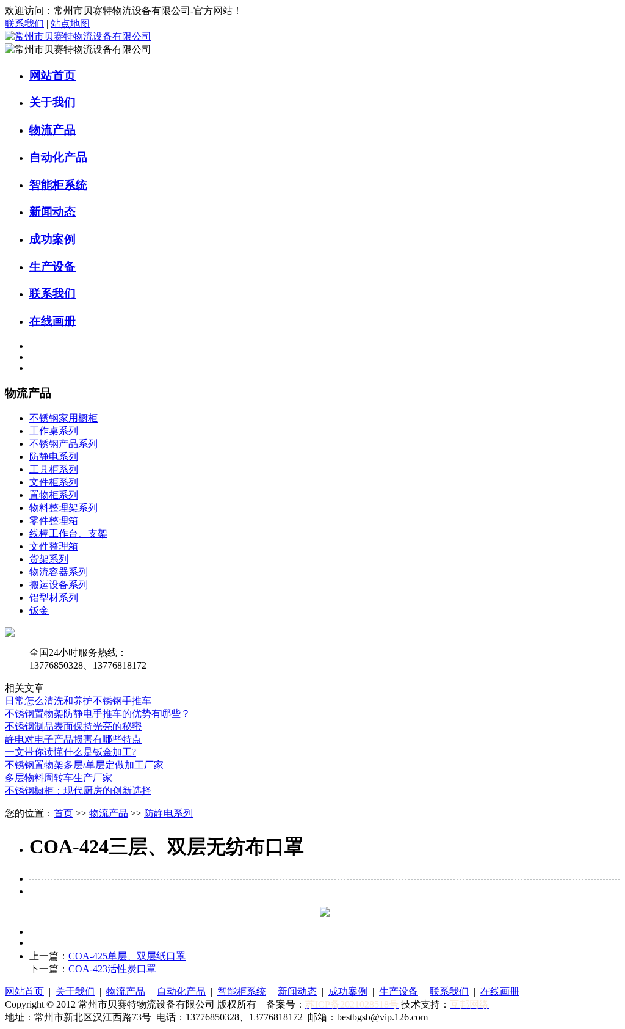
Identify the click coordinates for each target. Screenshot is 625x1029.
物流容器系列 (58, 572)
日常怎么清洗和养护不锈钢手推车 (78, 701)
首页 (63, 813)
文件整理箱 (53, 546)
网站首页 (52, 75)
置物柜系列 (53, 495)
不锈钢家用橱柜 (63, 418)
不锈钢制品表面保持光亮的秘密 (73, 726)
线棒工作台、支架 (68, 533)
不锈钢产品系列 (63, 443)
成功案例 (52, 239)
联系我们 (24, 23)
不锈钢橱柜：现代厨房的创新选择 (78, 790)
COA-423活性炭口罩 (112, 969)
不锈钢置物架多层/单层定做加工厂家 (84, 765)
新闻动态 (52, 211)
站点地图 (70, 23)
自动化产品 (58, 157)
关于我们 (52, 102)
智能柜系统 (58, 184)
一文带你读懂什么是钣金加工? (70, 752)
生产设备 (52, 266)
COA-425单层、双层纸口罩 (127, 956)
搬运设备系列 (58, 585)
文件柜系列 (53, 482)
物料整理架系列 (63, 508)
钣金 (39, 610)
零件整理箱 (53, 520)
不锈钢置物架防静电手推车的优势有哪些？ (97, 713)
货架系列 (48, 559)
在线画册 (52, 321)
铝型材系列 (53, 597)
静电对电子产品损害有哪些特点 (73, 739)
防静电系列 (53, 456)
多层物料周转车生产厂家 (58, 778)
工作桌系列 (53, 431)
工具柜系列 (53, 469)
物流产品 (52, 129)
